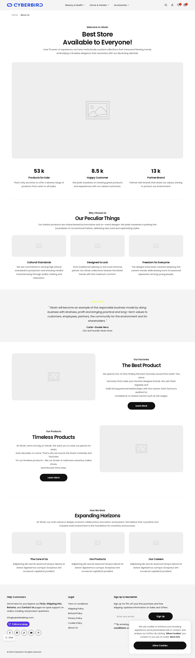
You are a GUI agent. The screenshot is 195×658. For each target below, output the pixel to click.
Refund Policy (75, 613)
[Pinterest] (38, 633)
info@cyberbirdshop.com (20, 617)
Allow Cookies (159, 645)
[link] (97, 110)
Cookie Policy (75, 622)
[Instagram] (17, 633)
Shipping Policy (76, 608)
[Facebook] (10, 633)
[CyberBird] (25, 5)
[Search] (166, 5)
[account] (172, 5)
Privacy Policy (75, 618)
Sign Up (160, 616)
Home (15, 15)
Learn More (141, 405)
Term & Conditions (78, 603)
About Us (73, 627)
